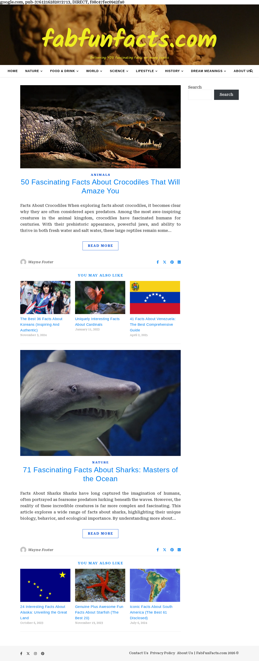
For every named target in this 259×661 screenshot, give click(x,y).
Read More (100, 246)
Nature (32, 71)
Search (195, 87)
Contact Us (138, 653)
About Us (242, 71)
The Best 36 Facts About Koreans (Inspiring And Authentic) (41, 324)
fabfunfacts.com (129, 41)
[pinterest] (42, 654)
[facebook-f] (21, 654)
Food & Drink (62, 71)
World (92, 71)
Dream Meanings (207, 71)
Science (117, 71)
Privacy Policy (162, 653)
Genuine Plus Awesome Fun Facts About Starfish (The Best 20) (99, 612)
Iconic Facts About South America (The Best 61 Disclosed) (151, 612)
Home (13, 71)
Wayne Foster (40, 262)
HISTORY (172, 71)
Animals (100, 175)
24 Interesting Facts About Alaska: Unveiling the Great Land (43, 612)
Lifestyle (145, 71)
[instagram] (36, 654)
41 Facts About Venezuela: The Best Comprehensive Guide (153, 324)
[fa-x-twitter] (29, 654)
